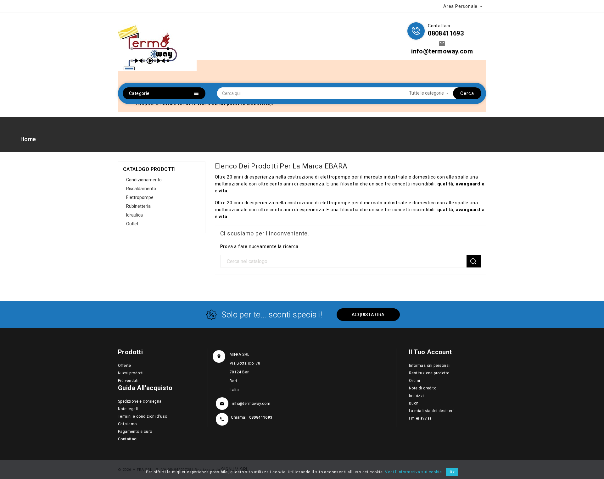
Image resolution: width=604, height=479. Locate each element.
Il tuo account (430, 352)
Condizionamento (144, 179)
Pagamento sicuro (135, 431)
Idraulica (134, 214)
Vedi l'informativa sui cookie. (414, 472)
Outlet (132, 223)
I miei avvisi (420, 418)
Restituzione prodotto (429, 373)
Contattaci (127, 439)
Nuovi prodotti (131, 373)
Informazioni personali (430, 365)
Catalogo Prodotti (149, 169)
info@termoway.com (251, 403)
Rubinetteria (138, 206)
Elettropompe (140, 197)
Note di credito (422, 388)
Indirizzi (416, 396)
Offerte (124, 365)
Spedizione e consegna (139, 401)
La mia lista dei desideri (431, 411)
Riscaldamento (141, 188)
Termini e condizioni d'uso (142, 416)
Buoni (414, 403)
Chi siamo (127, 424)
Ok (452, 472)
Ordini (414, 380)
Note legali (128, 409)
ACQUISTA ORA (368, 314)
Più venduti (128, 380)
